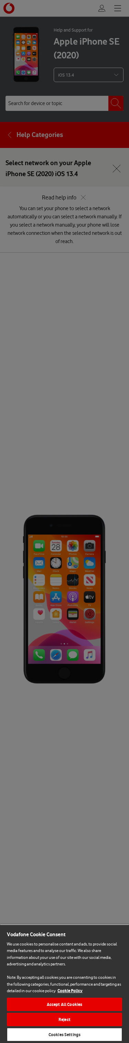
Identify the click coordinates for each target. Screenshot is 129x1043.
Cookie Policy (70, 990)
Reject (64, 1019)
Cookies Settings (64, 1034)
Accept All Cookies (64, 1004)
